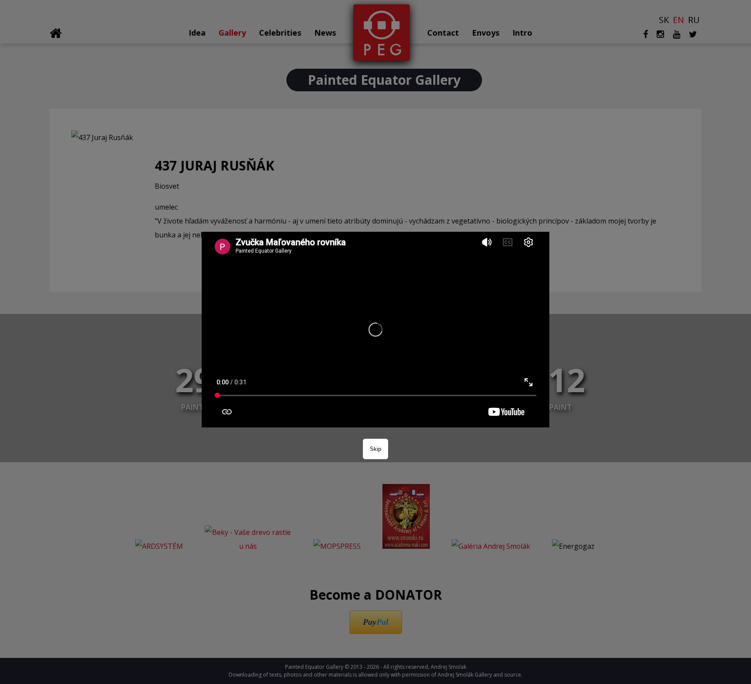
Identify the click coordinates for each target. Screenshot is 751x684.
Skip (375, 449)
